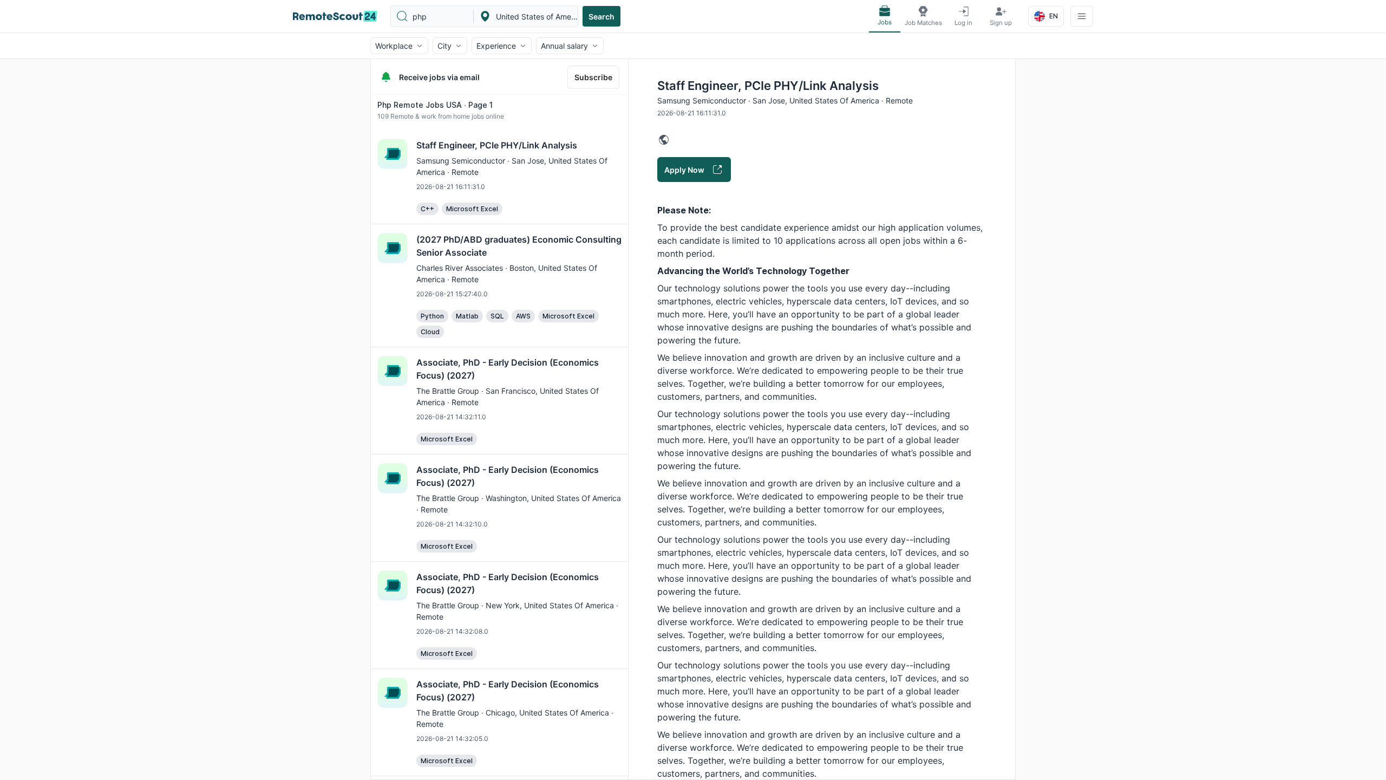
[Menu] (1081, 16)
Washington (506, 498)
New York (503, 605)
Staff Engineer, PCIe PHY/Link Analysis (496, 145)
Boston (521, 267)
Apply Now (684, 169)
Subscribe (593, 77)
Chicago (500, 712)
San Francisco (510, 390)
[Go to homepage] (335, 16)
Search (601, 16)
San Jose (528, 160)
